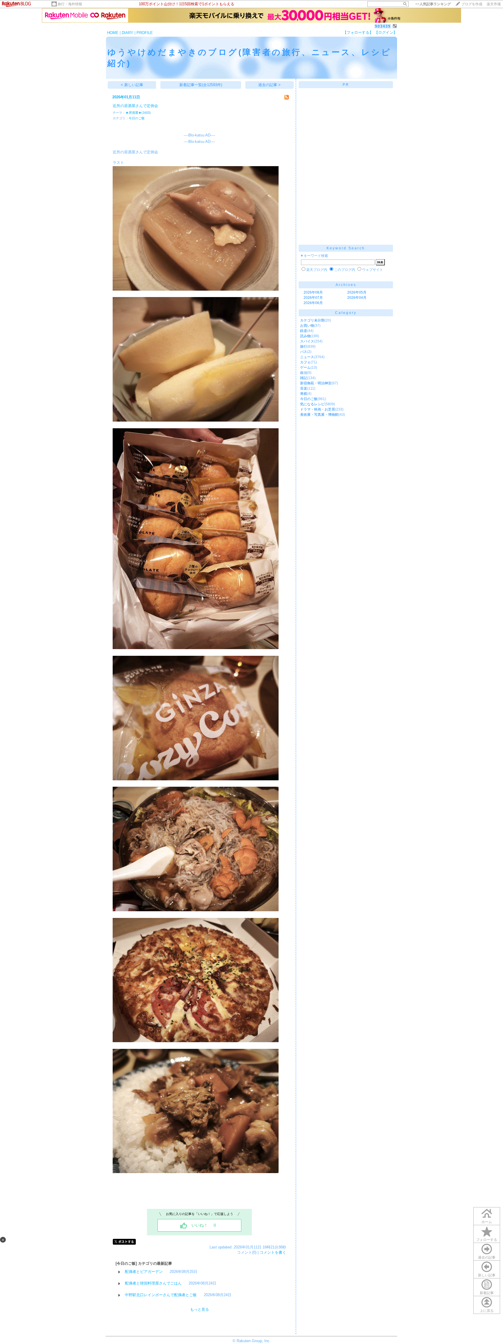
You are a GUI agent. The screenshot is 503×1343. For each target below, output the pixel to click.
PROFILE (145, 33)
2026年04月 (356, 298)
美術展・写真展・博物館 (319, 415)
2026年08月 (313, 292)
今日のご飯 (137, 118)
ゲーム (305, 367)
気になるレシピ (312, 404)
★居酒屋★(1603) (138, 112)
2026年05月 (356, 292)
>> (433, 4)
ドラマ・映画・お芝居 (317, 409)
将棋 (303, 394)
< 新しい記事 (132, 85)
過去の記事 (486, 1257)
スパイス (307, 341)
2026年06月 (313, 303)
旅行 (303, 346)
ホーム (486, 1222)
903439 (383, 26)
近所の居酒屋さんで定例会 (135, 106)
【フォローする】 (358, 32)
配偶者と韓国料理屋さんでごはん (153, 1283)
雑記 (303, 378)
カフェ (305, 362)
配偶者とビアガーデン (144, 1271)
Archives (346, 285)
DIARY (127, 33)
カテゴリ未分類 (312, 320)
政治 (303, 373)
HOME (112, 33)
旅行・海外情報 (70, 4)
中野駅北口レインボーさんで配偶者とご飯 (161, 1295)
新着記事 (487, 1293)
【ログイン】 (385, 32)
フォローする (486, 1240)
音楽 (303, 388)
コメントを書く (273, 1252)
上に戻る (487, 1311)
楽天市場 (494, 4)
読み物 (305, 336)
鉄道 (303, 331)
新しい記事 (486, 1275)
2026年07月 (313, 298)
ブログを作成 (471, 4)
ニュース (307, 357)
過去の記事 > (269, 85)
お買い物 (307, 326)
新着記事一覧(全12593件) (200, 85)
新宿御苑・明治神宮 (316, 383)
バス (303, 352)
